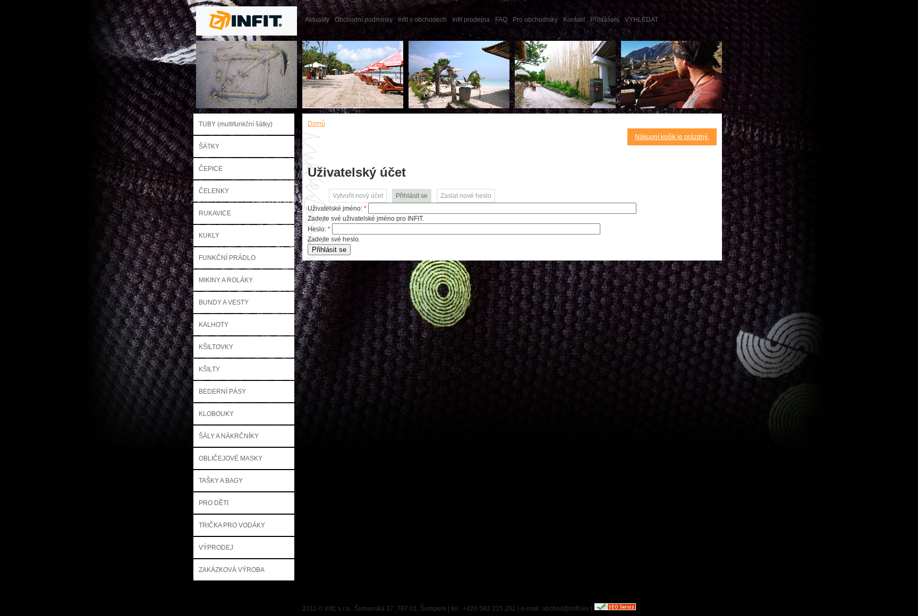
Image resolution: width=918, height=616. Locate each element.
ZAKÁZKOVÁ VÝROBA (232, 570)
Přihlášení (604, 19)
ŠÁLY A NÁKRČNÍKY (229, 436)
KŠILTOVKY (216, 347)
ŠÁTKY (209, 146)
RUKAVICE (215, 213)
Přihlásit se (412, 195)
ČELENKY (214, 191)
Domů (316, 123)
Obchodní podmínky (364, 19)
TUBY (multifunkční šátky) (236, 124)
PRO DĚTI (213, 503)
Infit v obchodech (422, 19)
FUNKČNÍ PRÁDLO (227, 258)
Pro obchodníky (535, 19)
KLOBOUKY (216, 414)
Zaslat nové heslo (465, 195)
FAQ (501, 19)
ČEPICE (211, 168)
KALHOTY (213, 324)
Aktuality (317, 19)
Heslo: (319, 229)
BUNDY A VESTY (224, 302)
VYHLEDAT (641, 19)
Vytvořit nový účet (358, 195)
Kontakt (574, 19)
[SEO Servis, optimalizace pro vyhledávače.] (615, 608)
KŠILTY (209, 369)
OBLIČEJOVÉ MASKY (230, 458)
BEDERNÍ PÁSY (222, 391)
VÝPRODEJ (216, 547)
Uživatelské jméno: (337, 208)
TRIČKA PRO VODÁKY (232, 525)
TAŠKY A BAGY (221, 480)
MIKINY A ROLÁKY (226, 280)
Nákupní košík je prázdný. (672, 137)
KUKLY (209, 235)
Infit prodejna (471, 19)
